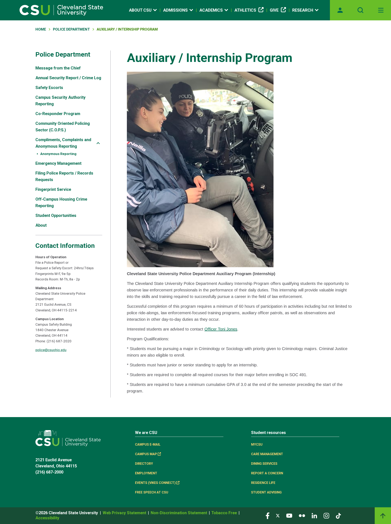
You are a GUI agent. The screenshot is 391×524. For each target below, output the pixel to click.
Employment (146, 473)
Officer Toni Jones (220, 329)
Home (40, 29)
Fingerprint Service (53, 189)
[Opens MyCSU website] (340, 10)
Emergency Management (58, 163)
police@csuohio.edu (50, 350)
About (41, 225)
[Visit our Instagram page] (326, 515)
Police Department (71, 29)
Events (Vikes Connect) (155, 483)
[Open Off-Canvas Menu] (381, 10)
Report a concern (267, 473)
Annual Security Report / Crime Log (68, 77)
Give (274, 10)
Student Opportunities (55, 215)
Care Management (267, 454)
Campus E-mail (147, 444)
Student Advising (266, 492)
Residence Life (263, 483)
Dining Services (264, 464)
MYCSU (256, 444)
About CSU (140, 10)
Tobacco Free (224, 512)
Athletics (245, 10)
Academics (211, 10)
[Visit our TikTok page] (338, 515)
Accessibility (47, 517)
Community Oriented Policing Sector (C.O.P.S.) (62, 126)
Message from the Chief (58, 68)
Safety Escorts (49, 87)
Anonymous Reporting (58, 154)
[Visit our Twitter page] (278, 515)
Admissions (175, 10)
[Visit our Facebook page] (267, 515)
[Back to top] (383, 515)
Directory (144, 464)
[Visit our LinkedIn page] (314, 515)
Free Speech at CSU (151, 492)
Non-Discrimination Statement (179, 512)
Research (302, 10)
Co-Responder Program (57, 113)
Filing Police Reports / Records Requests (64, 176)
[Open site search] (360, 10)
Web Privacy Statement (125, 512)
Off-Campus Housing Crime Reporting (61, 202)
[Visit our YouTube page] (289, 515)
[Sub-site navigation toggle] (98, 143)
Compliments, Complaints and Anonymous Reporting (63, 143)
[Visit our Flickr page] (302, 515)
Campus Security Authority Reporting (60, 100)
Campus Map (146, 454)
